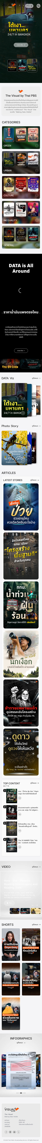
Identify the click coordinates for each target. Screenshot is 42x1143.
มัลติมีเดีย (7, 1126)
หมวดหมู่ (7, 1122)
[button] (21, 41)
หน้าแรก (7, 1120)
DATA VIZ (22, 1122)
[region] (21, 313)
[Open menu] (31, 6)
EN (28, 6)
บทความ (7, 1124)
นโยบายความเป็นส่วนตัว (26, 1124)
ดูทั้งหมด (35, 378)
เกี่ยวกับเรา (22, 1120)
